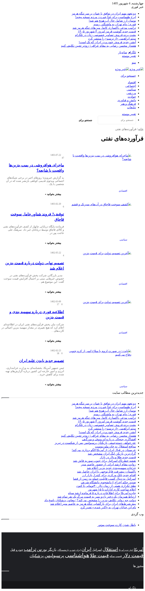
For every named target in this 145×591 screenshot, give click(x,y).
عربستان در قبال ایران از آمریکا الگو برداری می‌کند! (104, 450)
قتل (12, 550)
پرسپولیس (54, 555)
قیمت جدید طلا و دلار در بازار (118, 457)
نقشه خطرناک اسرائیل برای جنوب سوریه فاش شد (104, 460)
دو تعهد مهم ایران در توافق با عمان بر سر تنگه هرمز (104, 13)
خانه (140, 129)
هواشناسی (77, 555)
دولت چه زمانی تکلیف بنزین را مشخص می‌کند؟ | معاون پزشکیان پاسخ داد (90, 500)
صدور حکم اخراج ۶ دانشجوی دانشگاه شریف (108, 482)
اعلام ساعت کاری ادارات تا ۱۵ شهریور (112, 489)
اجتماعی (130, 85)
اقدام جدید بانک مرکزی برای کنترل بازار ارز (109, 475)
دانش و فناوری (126, 100)
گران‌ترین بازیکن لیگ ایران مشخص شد (112, 453)
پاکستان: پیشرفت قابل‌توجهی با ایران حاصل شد (106, 471)
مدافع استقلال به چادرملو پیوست (115, 446)
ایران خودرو (75, 550)
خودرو (19, 549)
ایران (86, 549)
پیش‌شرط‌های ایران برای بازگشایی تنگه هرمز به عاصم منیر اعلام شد (93, 503)
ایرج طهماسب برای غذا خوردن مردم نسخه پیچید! (105, 17)
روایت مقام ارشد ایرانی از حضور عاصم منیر (108, 464)
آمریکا (138, 549)
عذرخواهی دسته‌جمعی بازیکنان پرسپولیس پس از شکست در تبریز (95, 442)
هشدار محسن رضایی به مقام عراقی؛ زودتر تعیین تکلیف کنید (98, 45)
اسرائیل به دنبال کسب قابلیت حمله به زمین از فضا (104, 478)
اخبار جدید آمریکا (126, 550)
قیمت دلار (133, 555)
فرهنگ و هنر (128, 103)
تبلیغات (131, 107)
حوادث (132, 96)
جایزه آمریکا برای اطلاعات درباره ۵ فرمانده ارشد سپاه (102, 493)
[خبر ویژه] (129, 69)
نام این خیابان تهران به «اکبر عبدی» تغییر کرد (108, 507)
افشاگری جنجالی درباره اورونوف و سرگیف (109, 439)
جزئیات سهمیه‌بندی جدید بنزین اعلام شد (111, 468)
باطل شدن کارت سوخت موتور (117, 525)
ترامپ (30, 549)
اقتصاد (132, 82)
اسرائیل (97, 549)
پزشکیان (37, 555)
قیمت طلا (99, 555)
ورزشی (131, 93)
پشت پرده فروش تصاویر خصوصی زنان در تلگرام (105, 35)
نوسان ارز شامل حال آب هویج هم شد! (112, 20)
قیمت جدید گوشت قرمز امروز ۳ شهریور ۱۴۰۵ (107, 31)
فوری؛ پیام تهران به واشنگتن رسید (114, 24)
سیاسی (131, 89)
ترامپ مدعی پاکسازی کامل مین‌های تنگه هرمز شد (104, 27)
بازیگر (52, 550)
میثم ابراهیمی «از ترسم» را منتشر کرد (112, 38)
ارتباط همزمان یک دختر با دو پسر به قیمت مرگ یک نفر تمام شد (96, 496)
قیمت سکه (116, 556)
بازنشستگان (63, 550)
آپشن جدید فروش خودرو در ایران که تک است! (107, 42)
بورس (42, 549)
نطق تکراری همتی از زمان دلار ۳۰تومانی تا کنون (106, 485)
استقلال (110, 549)
